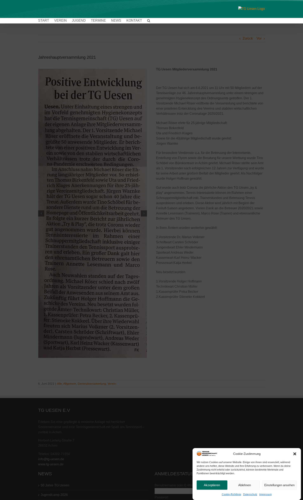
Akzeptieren (212, 485)
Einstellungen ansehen (279, 485)
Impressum (265, 494)
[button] (295, 454)
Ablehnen (244, 485)
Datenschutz (250, 494)
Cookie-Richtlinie (231, 494)
